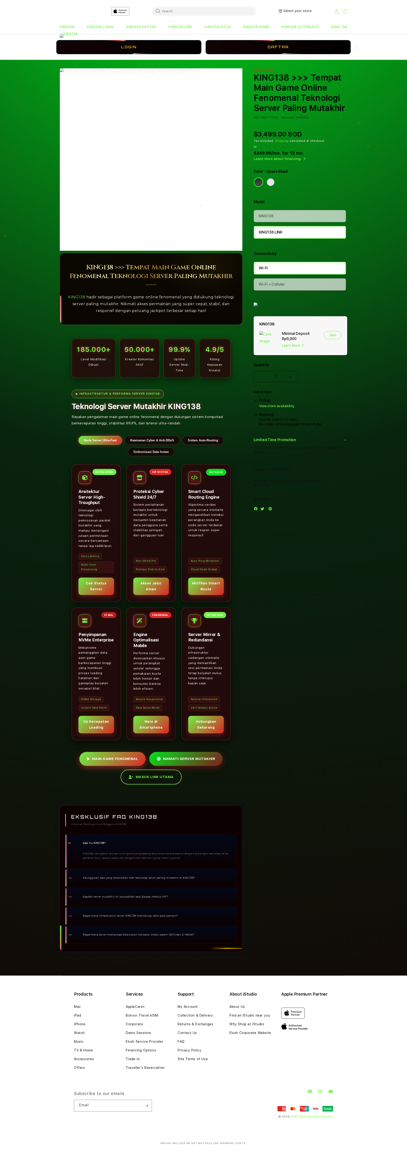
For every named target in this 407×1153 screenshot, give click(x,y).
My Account (188, 1007)
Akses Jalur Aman (151, 586)
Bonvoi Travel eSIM (142, 1015)
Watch (79, 1033)
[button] (67, 27)
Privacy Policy (189, 1050)
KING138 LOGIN (100, 27)
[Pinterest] (271, 509)
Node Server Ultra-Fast (100, 440)
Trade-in (133, 1059)
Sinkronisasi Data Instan (151, 452)
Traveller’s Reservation (145, 1068)
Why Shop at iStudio (246, 1024)
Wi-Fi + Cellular (272, 284)
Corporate (134, 1024)
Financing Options (141, 1050)
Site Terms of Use (193, 1059)
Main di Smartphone (151, 724)
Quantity (261, 365)
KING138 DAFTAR (141, 27)
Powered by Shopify (318, 1116)
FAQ (181, 1041)
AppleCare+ (135, 1007)
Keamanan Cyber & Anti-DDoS (152, 440)
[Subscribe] (146, 1106)
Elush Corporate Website (250, 1033)
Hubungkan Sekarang (206, 724)
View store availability (276, 406)
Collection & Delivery (195, 1015)
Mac (77, 1007)
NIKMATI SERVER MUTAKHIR (189, 759)
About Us (237, 1007)
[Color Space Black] (258, 182)
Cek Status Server (96, 586)
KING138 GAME (256, 27)
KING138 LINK (180, 27)
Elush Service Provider (144, 1041)
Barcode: (288, 117)
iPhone (79, 1024)
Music (79, 1041)
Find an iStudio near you (249, 1015)
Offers (79, 1068)
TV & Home (83, 1050)
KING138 (67, 27)
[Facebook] (257, 509)
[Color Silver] (270, 182)
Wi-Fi (263, 268)
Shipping (282, 141)
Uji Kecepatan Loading (96, 724)
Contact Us (187, 1033)
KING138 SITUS (217, 27)
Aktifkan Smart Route (206, 586)
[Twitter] (263, 509)
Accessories (84, 1059)
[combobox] (204, 11)
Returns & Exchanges (195, 1024)
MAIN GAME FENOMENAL (115, 759)
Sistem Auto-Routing (203, 440)
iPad (77, 1015)
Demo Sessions (138, 1033)
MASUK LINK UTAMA (155, 777)
